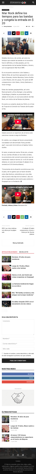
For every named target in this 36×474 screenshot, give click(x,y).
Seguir (31, 378)
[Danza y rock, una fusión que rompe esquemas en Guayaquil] (6, 277)
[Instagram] (18, 455)
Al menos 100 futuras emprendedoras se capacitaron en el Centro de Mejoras (22, 437)
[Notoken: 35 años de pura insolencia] (6, 259)
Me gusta (30, 374)
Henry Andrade (8, 26)
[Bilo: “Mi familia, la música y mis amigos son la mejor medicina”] (6, 295)
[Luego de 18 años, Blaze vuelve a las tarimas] (6, 268)
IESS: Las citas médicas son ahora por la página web (9, 230)
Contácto (18, 461)
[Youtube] (23, 455)
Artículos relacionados (9, 252)
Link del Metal (9, 7)
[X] (14, 33)
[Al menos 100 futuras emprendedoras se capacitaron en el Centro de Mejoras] (5, 438)
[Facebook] (9, 33)
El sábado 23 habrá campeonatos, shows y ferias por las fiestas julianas (27, 231)
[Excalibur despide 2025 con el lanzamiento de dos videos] (6, 304)
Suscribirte (30, 382)
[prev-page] (3, 311)
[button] (3, 2)
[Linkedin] (26, 33)
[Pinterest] (18, 33)
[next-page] (6, 311)
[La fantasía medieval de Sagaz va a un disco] (6, 286)
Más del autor (23, 252)
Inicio (3, 7)
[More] (31, 33)
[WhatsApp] (22, 33)
